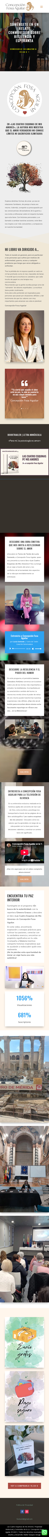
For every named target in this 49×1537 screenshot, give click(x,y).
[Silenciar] (33, 649)
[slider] (37, 649)
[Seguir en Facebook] (22, 1511)
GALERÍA (24, 772)
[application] (24, 649)
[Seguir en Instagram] (27, 1511)
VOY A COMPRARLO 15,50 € (24, 1485)
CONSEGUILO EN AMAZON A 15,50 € (23, 50)
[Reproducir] (10, 648)
